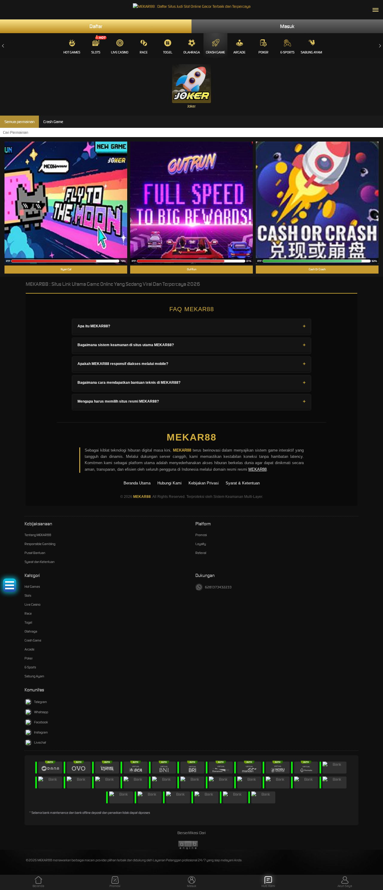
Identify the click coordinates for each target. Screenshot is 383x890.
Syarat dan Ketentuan (39, 562)
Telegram (40, 702)
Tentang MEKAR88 (38, 535)
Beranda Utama (137, 483)
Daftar (95, 26)
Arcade (239, 52)
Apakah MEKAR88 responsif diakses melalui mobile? (122, 364)
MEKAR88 (192, 437)
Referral (200, 553)
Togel (167, 52)
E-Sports (287, 52)
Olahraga (191, 52)
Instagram (41, 732)
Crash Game (215, 52)
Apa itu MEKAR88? (93, 326)
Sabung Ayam (311, 52)
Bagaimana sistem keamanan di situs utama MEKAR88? (125, 345)
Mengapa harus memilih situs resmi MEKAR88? (118, 401)
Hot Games (71, 52)
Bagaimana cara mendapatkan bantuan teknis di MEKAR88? (128, 382)
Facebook (41, 722)
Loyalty (200, 544)
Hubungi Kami (169, 483)
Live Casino (119, 52)
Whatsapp (41, 712)
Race (144, 52)
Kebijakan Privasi (204, 483)
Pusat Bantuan (35, 553)
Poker (263, 52)
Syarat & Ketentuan (243, 483)
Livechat (40, 742)
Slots (95, 52)
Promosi (201, 535)
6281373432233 (218, 587)
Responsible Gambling (40, 544)
